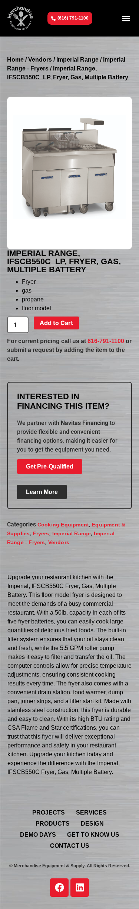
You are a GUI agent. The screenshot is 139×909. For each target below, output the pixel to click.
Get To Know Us (93, 835)
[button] (126, 18)
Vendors (40, 59)
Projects (48, 812)
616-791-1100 (105, 341)
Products (53, 823)
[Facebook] (59, 887)
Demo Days (38, 835)
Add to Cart (56, 322)
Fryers (41, 533)
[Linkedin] (79, 887)
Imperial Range (77, 59)
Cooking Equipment (63, 525)
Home (15, 59)
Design (92, 823)
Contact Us (69, 846)
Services (91, 812)
